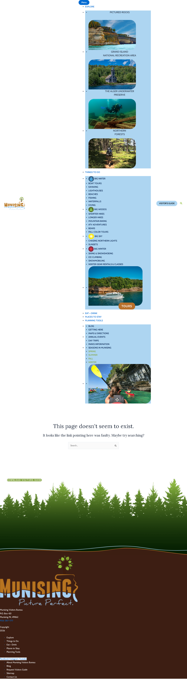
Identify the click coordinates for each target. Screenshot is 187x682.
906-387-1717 (6, 620)
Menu (84, 2)
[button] (166, 203)
